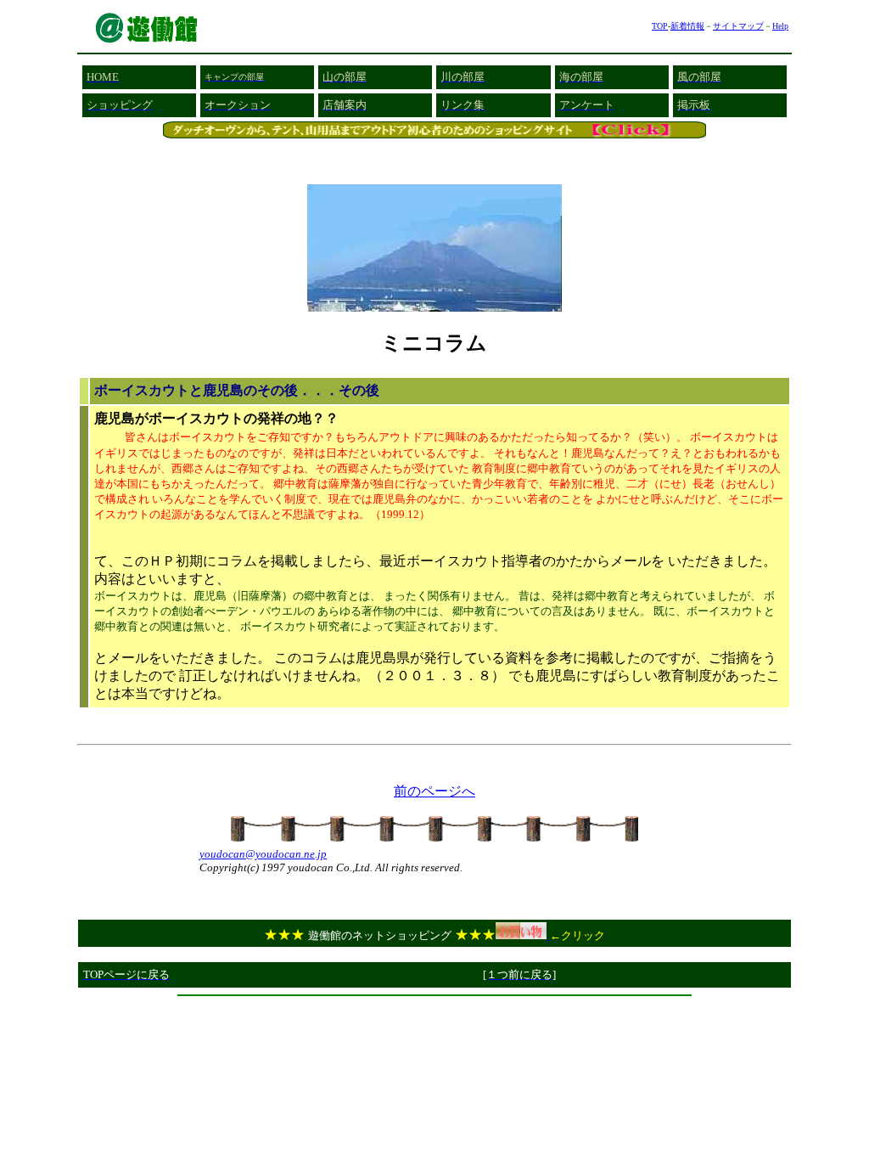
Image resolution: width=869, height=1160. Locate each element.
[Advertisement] (434, 1009)
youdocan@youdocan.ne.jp (263, 853)
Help (780, 26)
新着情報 (687, 26)
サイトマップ (738, 26)
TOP (660, 26)
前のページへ (434, 791)
